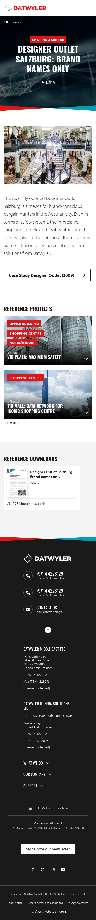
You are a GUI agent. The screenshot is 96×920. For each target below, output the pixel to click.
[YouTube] (63, 869)
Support (30, 786)
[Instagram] (53, 869)
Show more (12, 422)
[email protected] (38, 688)
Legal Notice (15, 903)
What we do (33, 763)
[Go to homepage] (25, 8)
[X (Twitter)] (42, 869)
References (13, 22)
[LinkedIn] (32, 869)
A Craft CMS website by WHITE (48, 911)
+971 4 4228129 (37, 674)
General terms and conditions (45, 903)
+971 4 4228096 (38, 681)
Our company (34, 774)
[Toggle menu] (88, 8)
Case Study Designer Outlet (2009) (41, 275)
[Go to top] (48, 630)
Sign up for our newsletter (48, 848)
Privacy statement (77, 903)
